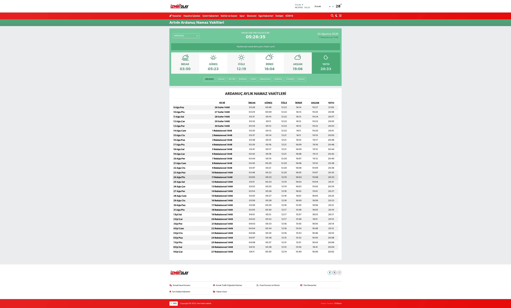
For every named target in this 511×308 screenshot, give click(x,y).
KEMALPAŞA (265, 79)
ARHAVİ (221, 79)
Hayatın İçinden (192, 16)
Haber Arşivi (221, 292)
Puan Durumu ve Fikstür (270, 285)
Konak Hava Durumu (181, 285)
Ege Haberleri (266, 16)
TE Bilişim (338, 303)
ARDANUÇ (209, 79)
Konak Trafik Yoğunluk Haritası (229, 285)
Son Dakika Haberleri (181, 292)
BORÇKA (243, 79)
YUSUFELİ (290, 79)
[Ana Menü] (340, 16)
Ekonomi (251, 16)
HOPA (253, 79)
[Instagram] (339, 272)
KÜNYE (289, 16)
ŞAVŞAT (301, 79)
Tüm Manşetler (309, 285)
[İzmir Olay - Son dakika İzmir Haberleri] (179, 6)
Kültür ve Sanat (229, 16)
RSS (175, 303)
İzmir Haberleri (211, 16)
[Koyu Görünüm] (336, 16)
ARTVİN (232, 79)
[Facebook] (330, 272)
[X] (334, 272)
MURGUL (278, 79)
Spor (242, 16)
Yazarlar (176, 16)
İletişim (279, 16)
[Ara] (332, 16)
